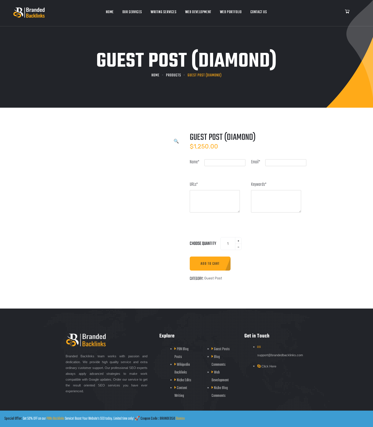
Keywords (261, 184)
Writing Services (164, 12)
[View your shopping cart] (347, 12)
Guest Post (213, 278)
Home (110, 12)
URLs (196, 184)
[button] (176, 142)
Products (173, 75)
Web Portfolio (231, 12)
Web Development (198, 12)
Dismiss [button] (180, 419)
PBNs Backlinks (55, 419)
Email (258, 162)
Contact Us (258, 12)
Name (197, 162)
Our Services (132, 12)
